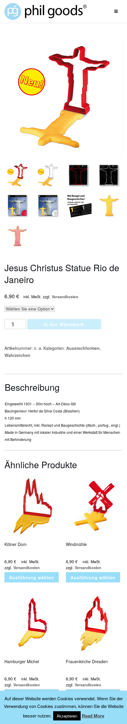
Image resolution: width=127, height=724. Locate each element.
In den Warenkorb (64, 324)
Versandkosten (65, 296)
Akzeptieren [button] (67, 716)
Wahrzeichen (17, 355)
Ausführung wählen (31, 577)
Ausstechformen (83, 348)
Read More (93, 715)
